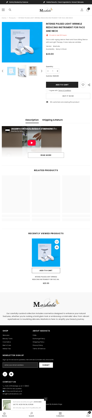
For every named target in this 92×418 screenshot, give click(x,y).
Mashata (56, 46)
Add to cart (62, 85)
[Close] (45, 399)
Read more (46, 155)
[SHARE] (88, 85)
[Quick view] (57, 247)
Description (32, 119)
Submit (46, 365)
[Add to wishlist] (83, 85)
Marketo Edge (57, 404)
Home (4, 18)
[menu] (3, 9)
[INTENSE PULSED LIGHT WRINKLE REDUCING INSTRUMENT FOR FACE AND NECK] (46, 252)
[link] (16, 216)
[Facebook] (5, 374)
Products (12, 18)
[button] (2, 71)
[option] (22, 42)
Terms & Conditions (64, 90)
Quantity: (49, 67)
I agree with (53, 90)
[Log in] (82, 9)
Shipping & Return (52, 119)
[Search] (10, 9)
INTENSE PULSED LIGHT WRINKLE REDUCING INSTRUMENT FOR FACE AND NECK (46, 278)
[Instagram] (11, 374)
